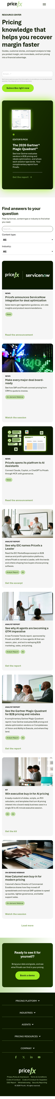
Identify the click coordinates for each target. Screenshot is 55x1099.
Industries (26, 1012)
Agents (26, 1024)
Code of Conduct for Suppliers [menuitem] (34, 1080)
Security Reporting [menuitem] (39, 1083)
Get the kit (11, 831)
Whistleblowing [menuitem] (24, 1083)
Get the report (13, 665)
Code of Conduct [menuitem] (14, 1080)
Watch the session (15, 417)
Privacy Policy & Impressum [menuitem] (18, 1077)
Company (26, 1048)
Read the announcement (19, 334)
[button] (16, 1058)
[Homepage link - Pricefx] (27, 1073)
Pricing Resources (26, 1036)
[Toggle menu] (44, 4)
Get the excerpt (14, 583)
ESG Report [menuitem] (11, 1083)
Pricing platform (26, 1000)
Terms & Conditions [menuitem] (39, 1077)
